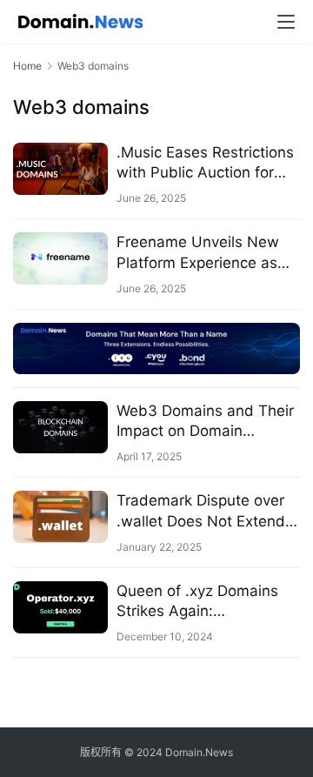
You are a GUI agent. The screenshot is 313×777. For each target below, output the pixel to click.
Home (27, 65)
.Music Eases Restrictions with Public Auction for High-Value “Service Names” (205, 163)
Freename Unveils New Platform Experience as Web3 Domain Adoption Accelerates (200, 252)
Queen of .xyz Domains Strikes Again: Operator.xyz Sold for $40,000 (197, 601)
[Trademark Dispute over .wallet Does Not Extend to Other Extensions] (60, 517)
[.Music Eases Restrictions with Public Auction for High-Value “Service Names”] (60, 169)
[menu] (286, 21)
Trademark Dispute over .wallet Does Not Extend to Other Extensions (201, 511)
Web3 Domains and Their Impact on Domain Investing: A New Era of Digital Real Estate (205, 421)
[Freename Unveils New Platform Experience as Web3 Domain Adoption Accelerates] (60, 258)
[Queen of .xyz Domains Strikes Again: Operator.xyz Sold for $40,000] (60, 607)
